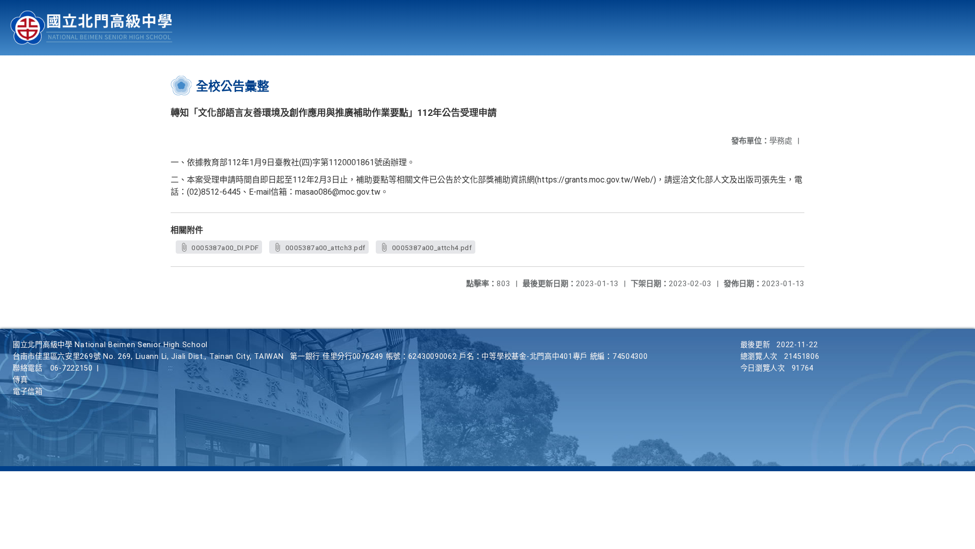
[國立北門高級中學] (91, 27)
